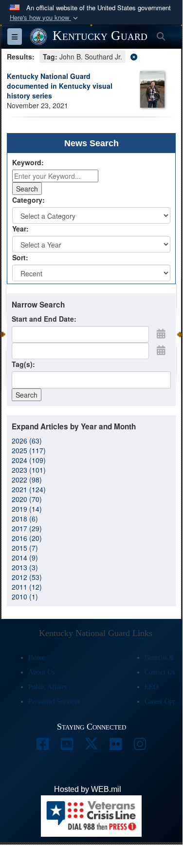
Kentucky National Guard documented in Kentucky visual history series (59, 85)
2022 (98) (27, 479)
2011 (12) (27, 587)
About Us (41, 672)
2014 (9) (25, 557)
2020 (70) (27, 499)
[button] (45, 18)
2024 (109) (29, 460)
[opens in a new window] (43, 746)
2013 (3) (25, 567)
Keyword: (28, 162)
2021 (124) (29, 489)
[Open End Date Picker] (161, 350)
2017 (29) (27, 528)
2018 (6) (25, 518)
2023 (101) (29, 470)
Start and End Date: (44, 319)
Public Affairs (47, 687)
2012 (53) (27, 577)
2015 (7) (25, 548)
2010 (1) (25, 596)
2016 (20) (27, 538)
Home (36, 657)
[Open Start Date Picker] (161, 333)
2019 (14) (27, 509)
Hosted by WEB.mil (87, 789)
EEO (151, 687)
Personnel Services (54, 701)
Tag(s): (23, 364)
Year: (20, 228)
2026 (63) (27, 440)
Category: (28, 200)
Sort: (20, 257)
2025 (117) (29, 450)
